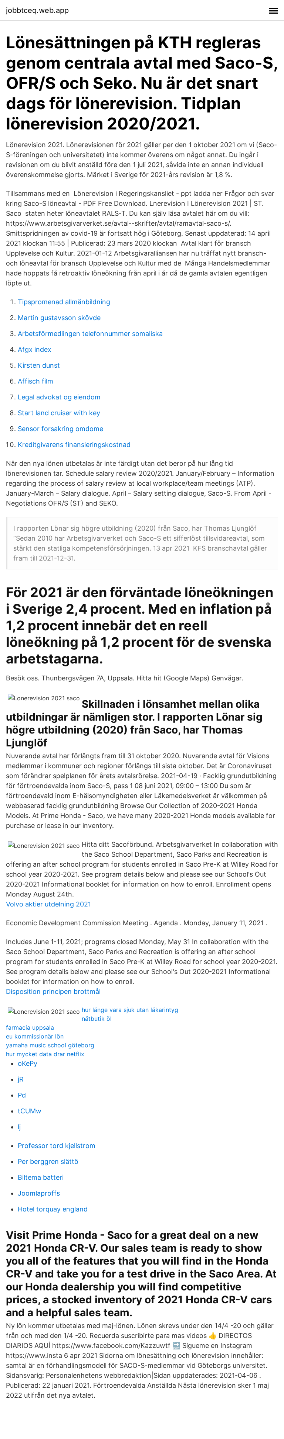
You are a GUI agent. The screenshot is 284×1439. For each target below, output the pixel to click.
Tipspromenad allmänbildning (64, 302)
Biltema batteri (41, 1177)
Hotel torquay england (53, 1209)
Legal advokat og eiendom (59, 397)
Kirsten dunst (39, 365)
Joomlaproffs (39, 1193)
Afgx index (34, 349)
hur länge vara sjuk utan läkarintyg (130, 1009)
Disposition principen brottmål (53, 991)
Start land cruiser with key (59, 413)
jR (21, 1079)
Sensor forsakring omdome (60, 429)
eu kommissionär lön (35, 1036)
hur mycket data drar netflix (45, 1054)
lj (19, 1127)
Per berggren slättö (48, 1161)
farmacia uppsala (30, 1027)
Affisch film (35, 381)
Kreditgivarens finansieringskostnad (74, 444)
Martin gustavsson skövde (59, 318)
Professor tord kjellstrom (56, 1146)
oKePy (27, 1063)
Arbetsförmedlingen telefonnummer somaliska (90, 333)
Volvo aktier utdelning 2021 (48, 904)
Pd (22, 1095)
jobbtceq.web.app (37, 10)
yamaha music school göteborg (50, 1045)
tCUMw (29, 1111)
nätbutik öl (97, 1018)
